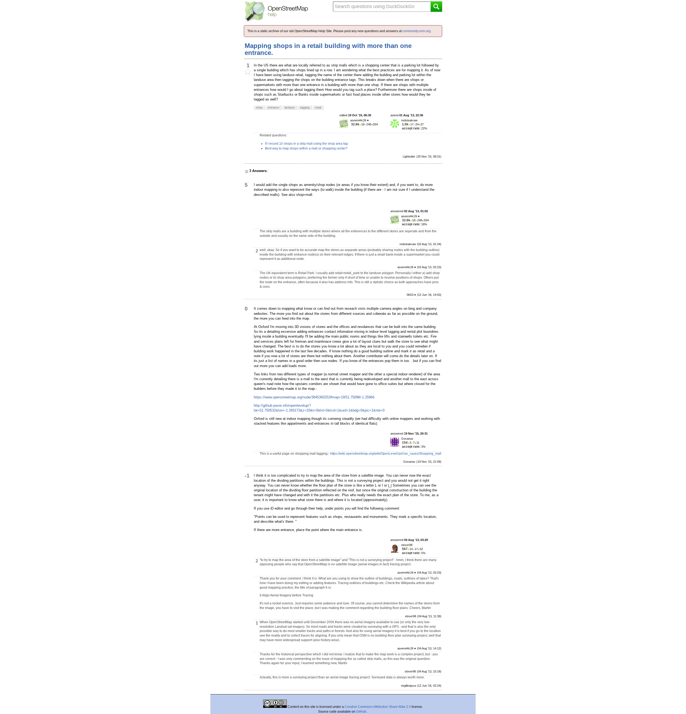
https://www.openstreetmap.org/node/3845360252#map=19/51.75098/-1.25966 (314, 397)
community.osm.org (416, 31)
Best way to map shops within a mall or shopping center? (306, 148)
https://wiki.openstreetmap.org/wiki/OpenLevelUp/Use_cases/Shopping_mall (385, 453)
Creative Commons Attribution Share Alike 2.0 (378, 707)
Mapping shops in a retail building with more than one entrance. (328, 49)
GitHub (361, 711)
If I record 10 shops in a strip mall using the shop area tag (306, 143)
